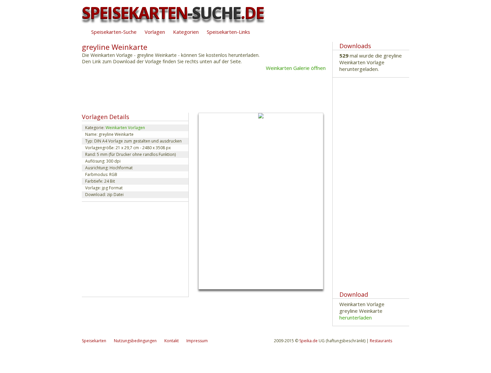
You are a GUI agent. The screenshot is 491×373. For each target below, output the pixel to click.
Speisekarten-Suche (114, 31)
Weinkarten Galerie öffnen (296, 68)
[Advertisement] (203, 91)
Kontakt (171, 341)
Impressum (197, 341)
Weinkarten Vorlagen (125, 127)
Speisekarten (94, 341)
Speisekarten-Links (228, 31)
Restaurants (381, 341)
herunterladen (355, 317)
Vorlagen (155, 31)
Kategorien (186, 31)
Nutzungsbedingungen (135, 341)
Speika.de (308, 341)
